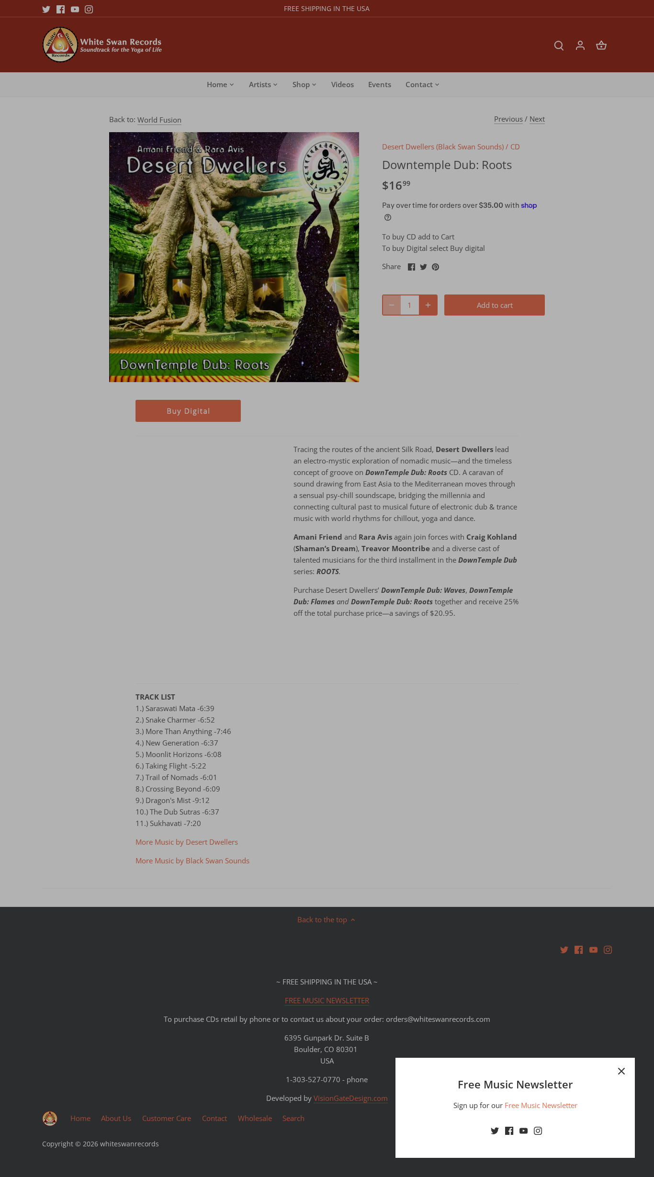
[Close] (621, 1071)
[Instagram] (538, 1130)
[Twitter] (495, 1130)
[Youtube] (523, 1130)
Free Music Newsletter (541, 1105)
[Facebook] (509, 1130)
